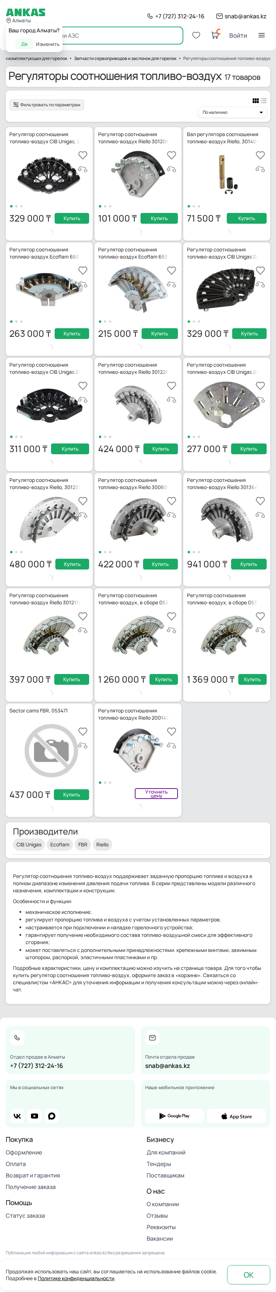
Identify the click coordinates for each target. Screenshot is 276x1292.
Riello (102, 844)
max (52, 1116)
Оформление (24, 1152)
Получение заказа (31, 1187)
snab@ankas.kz (246, 16)
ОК (249, 1275)
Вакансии (160, 1238)
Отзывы (157, 1215)
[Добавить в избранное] (83, 155)
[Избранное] (196, 35)
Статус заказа (25, 1215)
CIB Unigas (29, 844)
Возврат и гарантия (33, 1175)
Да (24, 44)
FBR (82, 844)
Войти (238, 35)
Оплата (16, 1164)
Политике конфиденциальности (76, 1278)
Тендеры (159, 1164)
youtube (34, 1116)
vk (17, 1116)
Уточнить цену (156, 793)
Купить (72, 218)
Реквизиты (161, 1227)
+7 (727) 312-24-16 (179, 16)
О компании (163, 1204)
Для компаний (166, 1152)
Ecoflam (59, 844)
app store (236, 1116)
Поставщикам (165, 1175)
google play (174, 1116)
